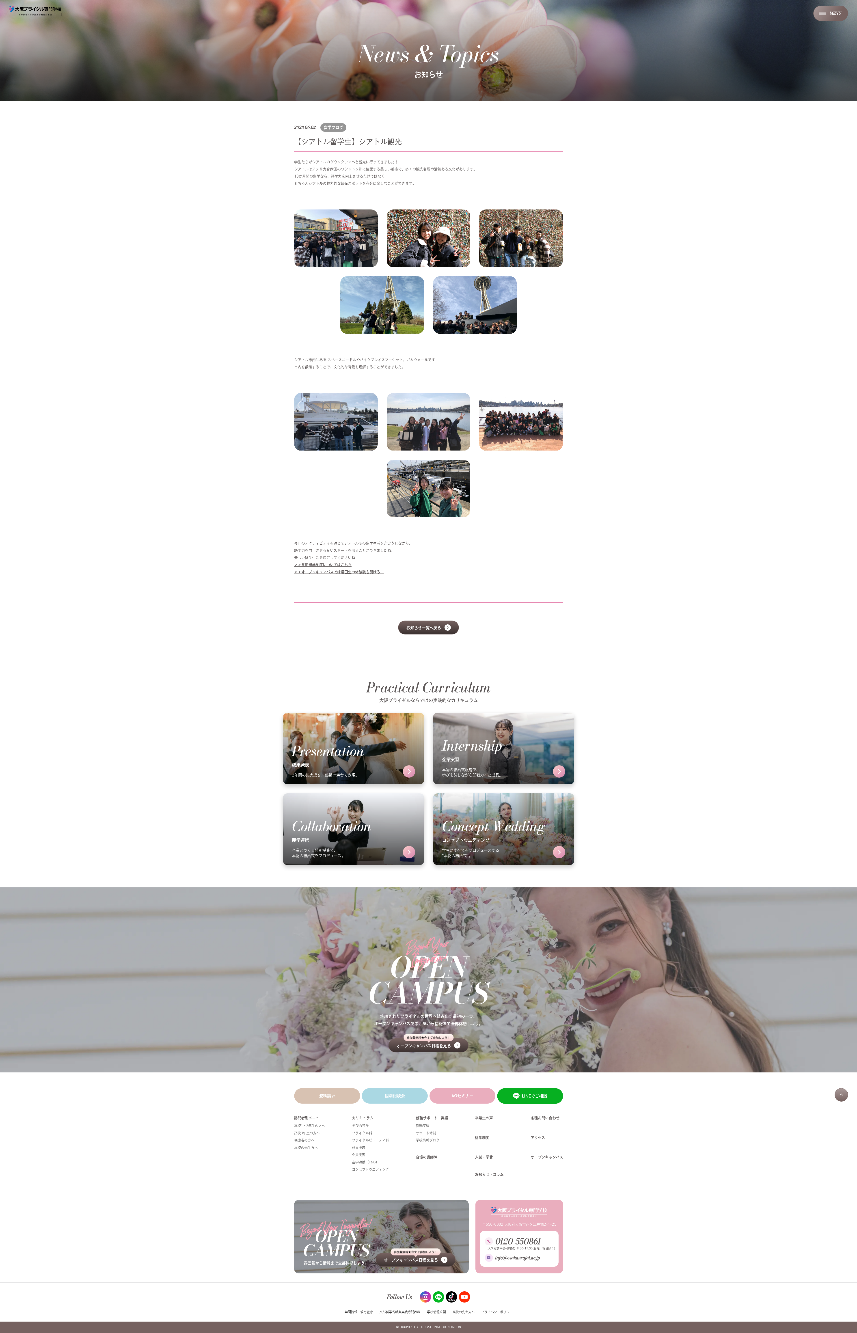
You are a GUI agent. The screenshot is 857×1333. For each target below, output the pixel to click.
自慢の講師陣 (426, 1157)
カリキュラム (362, 1118)
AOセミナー (462, 1096)
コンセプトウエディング (370, 1169)
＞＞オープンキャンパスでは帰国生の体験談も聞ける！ (339, 572)
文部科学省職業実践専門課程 (400, 1312)
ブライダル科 (362, 1133)
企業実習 (358, 1154)
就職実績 (422, 1125)
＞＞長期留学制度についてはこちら (323, 565)
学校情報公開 (436, 1312)
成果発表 (358, 1147)
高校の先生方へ (306, 1147)
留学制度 (482, 1137)
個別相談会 (395, 1096)
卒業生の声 (484, 1118)
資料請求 (327, 1096)
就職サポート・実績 (432, 1118)
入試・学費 (484, 1157)
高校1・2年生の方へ (309, 1125)
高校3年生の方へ (307, 1133)
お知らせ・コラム (489, 1174)
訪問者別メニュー (308, 1118)
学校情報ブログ (427, 1140)
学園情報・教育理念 (359, 1312)
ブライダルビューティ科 (370, 1140)
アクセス (538, 1137)
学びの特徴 (360, 1125)
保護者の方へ (304, 1140)
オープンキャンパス (547, 1157)
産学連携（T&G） (365, 1162)
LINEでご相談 (534, 1096)
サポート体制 (426, 1133)
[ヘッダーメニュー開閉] (830, 13)
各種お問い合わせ (545, 1118)
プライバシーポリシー (497, 1312)
